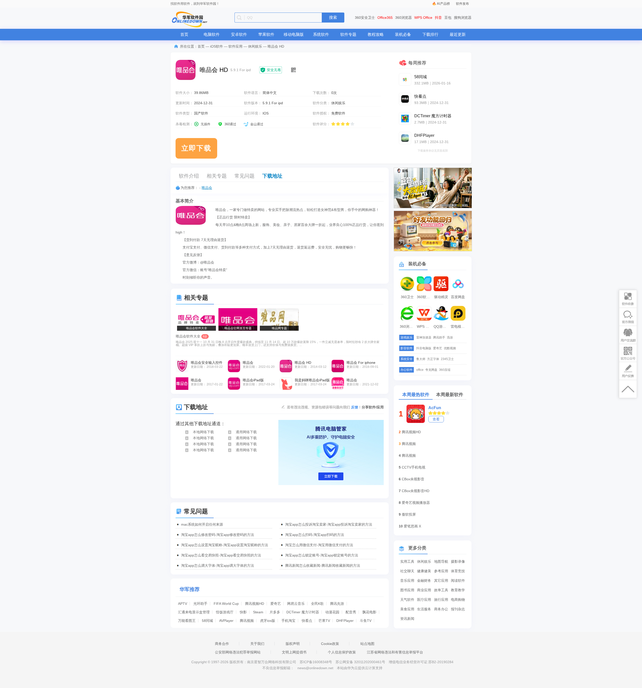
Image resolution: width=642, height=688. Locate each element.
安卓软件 (239, 34)
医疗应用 (424, 600)
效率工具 (441, 590)
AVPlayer (226, 620)
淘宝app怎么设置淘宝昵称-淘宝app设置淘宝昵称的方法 (224, 545)
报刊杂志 (458, 609)
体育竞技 (458, 571)
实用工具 (407, 561)
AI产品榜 (443, 4)
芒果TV (324, 620)
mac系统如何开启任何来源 (202, 524)
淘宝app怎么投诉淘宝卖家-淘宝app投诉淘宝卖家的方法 (328, 524)
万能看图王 (187, 620)
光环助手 (200, 603)
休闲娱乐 (255, 46)
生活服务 (424, 609)
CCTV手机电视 (413, 467)
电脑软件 (212, 34)
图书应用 (407, 590)
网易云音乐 (296, 603)
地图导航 (441, 561)
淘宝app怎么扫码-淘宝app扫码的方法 (314, 535)
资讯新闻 (407, 619)
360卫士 (407, 297)
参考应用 (441, 571)
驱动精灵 (441, 297)
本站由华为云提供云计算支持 (359, 668)
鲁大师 (420, 359)
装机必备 (403, 34)
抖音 (438, 17)
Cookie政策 (330, 643)
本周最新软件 (449, 394)
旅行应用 (441, 600)
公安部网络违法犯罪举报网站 (238, 652)
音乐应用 (407, 581)
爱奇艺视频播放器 (416, 503)
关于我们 (257, 643)
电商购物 (458, 600)
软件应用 (235, 46)
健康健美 (424, 571)
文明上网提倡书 (294, 652)
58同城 (207, 620)
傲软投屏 (409, 514)
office (420, 370)
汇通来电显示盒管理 (194, 612)
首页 (184, 34)
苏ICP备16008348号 (316, 662)
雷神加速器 (423, 337)
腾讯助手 (439, 337)
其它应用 (441, 581)
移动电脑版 (294, 34)
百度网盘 (458, 297)
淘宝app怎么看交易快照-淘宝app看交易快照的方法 (221, 555)
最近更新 (458, 34)
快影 (243, 612)
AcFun (434, 408)
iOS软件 (216, 46)
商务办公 (441, 609)
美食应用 (407, 609)
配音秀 (351, 612)
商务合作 (222, 643)
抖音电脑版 (423, 348)
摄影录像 (458, 561)
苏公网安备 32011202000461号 (361, 662)
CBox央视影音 (413, 479)
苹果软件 (266, 34)
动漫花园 (332, 612)
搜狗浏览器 (462, 17)
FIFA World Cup (226, 603)
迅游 (450, 337)
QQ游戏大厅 (442, 326)
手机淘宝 (288, 620)
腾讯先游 (337, 603)
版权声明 (293, 643)
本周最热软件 (415, 394)
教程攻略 (376, 34)
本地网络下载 (203, 432)
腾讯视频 (247, 620)
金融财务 (424, 581)
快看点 (307, 620)
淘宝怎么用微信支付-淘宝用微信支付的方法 (319, 545)
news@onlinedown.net (315, 668)
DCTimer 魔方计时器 (302, 612)
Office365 (385, 17)
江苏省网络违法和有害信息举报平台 (395, 652)
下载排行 (430, 34)
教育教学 (458, 590)
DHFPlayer (345, 620)
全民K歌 (317, 603)
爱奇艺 (275, 603)
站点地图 (367, 643)
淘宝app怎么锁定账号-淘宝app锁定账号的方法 (321, 555)
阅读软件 (458, 581)
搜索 (333, 17)
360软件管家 (425, 297)
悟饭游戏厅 (224, 612)
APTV (182, 603)
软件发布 (462, 4)
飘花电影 (369, 612)
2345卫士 (447, 359)
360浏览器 (403, 17)
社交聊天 (407, 571)
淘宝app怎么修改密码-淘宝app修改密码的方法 (217, 535)
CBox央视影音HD (415, 491)
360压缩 (444, 370)
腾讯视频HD (254, 603)
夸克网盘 (431, 370)
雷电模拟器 (459, 326)
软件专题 (348, 34)
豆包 (447, 17)
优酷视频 (450, 348)
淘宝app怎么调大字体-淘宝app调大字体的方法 (217, 565)
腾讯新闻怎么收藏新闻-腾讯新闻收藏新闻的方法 (322, 565)
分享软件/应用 (373, 407)
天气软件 (407, 600)
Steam (258, 612)
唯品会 (207, 188)
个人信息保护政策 (342, 652)
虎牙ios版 (267, 620)
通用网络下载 (246, 432)
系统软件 (321, 34)
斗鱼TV (365, 620)
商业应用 (424, 590)
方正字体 (433, 359)
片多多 (275, 612)
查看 (436, 419)
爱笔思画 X (412, 526)
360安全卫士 (365, 17)
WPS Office (423, 17)
